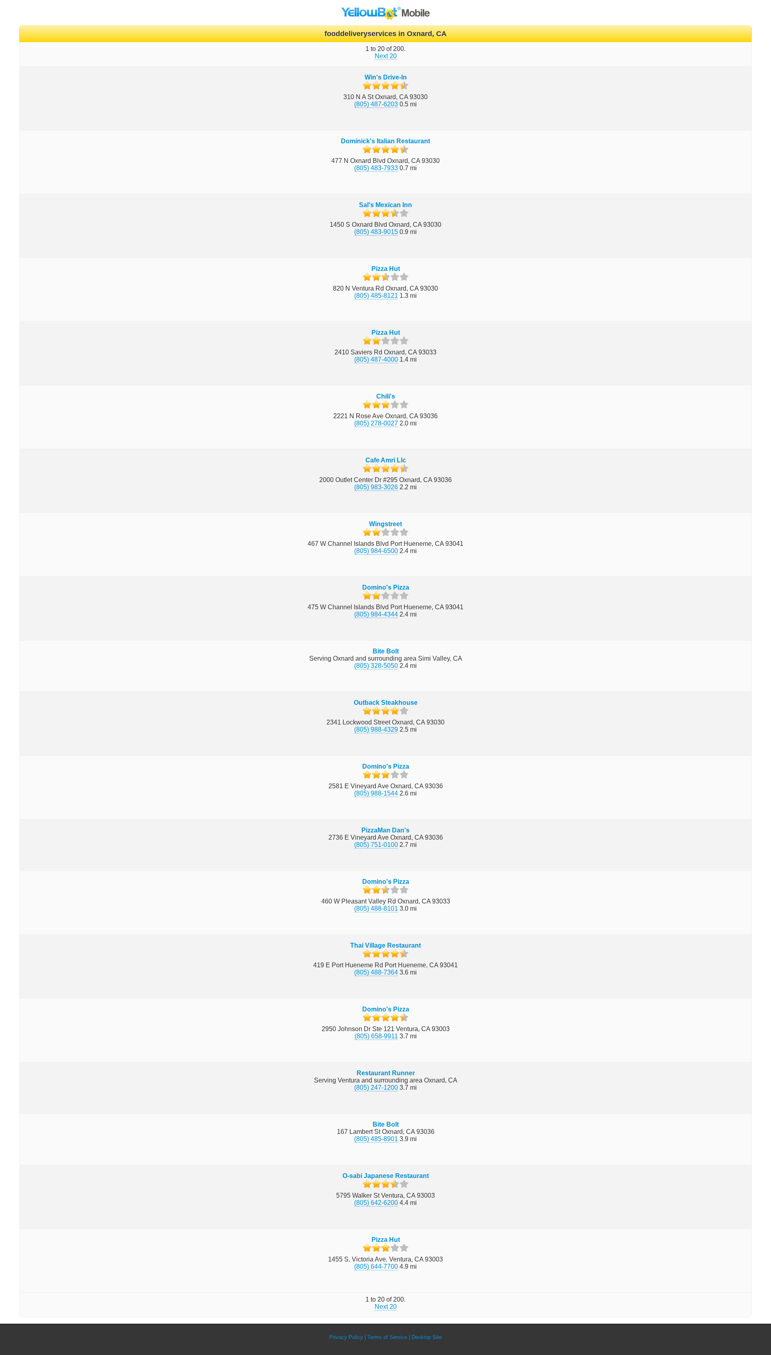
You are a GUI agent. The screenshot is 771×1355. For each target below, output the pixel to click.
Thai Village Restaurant (385, 945)
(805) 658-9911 (376, 1036)
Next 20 (386, 56)
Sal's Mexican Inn (385, 204)
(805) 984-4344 (376, 614)
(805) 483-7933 (376, 168)
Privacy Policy (346, 1337)
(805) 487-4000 (376, 359)
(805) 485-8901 (376, 1138)
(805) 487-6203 (376, 104)
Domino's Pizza (385, 587)
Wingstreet (385, 524)
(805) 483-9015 (376, 231)
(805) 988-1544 (376, 793)
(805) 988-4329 (376, 729)
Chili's (385, 396)
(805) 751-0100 (376, 844)
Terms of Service (387, 1337)
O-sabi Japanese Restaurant (386, 1175)
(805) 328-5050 (376, 665)
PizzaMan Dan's (385, 830)
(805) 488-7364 (376, 972)
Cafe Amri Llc (385, 460)
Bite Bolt (386, 651)
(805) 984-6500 (376, 550)
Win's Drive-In (386, 77)
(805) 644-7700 (376, 1266)
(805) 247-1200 (376, 1087)
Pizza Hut (385, 268)
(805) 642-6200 (376, 1202)
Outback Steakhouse (386, 702)
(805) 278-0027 (376, 423)
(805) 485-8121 (376, 295)
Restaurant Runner (386, 1073)
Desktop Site (427, 1337)
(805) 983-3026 (376, 487)
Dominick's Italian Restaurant (385, 141)
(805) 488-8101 (376, 908)
